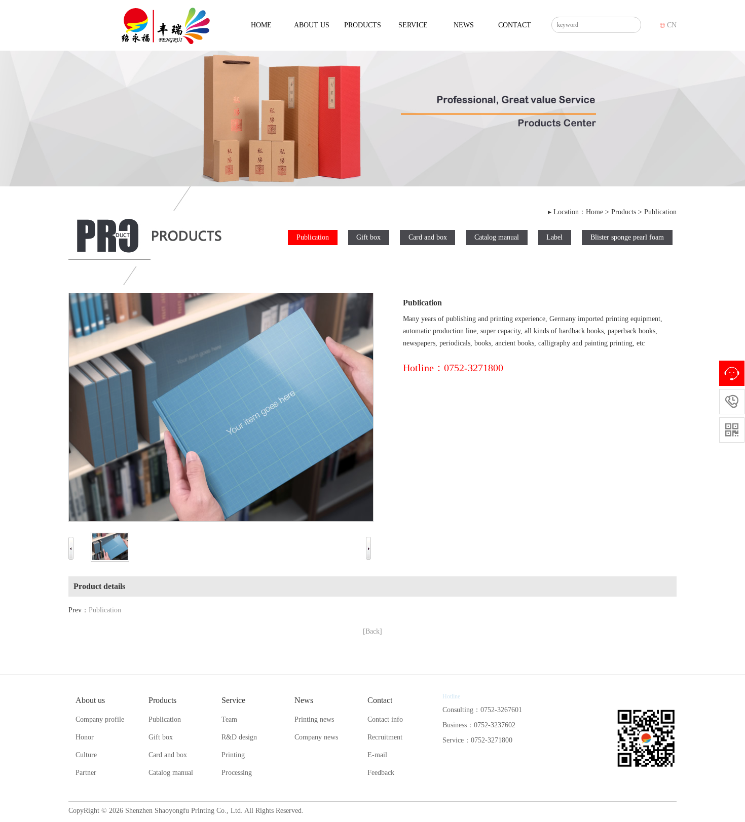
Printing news (314, 719)
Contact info (385, 719)
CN (671, 25)
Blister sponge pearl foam (627, 237)
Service (413, 25)
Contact (514, 25)
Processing (236, 772)
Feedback (380, 772)
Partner (86, 772)
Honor (85, 737)
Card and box (427, 237)
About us (311, 25)
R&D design (239, 737)
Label (554, 237)
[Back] (372, 631)
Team (229, 719)
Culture (86, 755)
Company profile (100, 719)
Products (362, 25)
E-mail (377, 755)
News (464, 25)
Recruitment (384, 737)
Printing (233, 755)
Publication (660, 212)
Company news (316, 737)
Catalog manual (496, 237)
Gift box (368, 237)
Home (261, 25)
